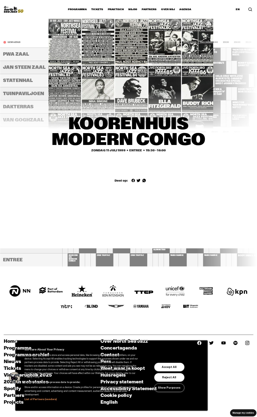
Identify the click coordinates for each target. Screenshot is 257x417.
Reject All (169, 377)
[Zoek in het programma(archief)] (250, 9)
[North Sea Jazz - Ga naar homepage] (13, 9)
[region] (111, 375)
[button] (14, 378)
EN (238, 9)
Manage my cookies (243, 413)
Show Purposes (169, 388)
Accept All (169, 367)
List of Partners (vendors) (40, 399)
